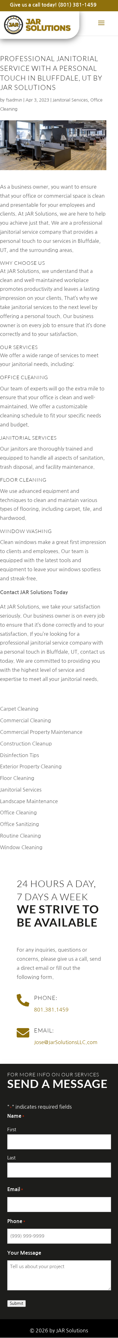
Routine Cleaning (20, 835)
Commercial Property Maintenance (41, 731)
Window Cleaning (21, 847)
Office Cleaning (18, 812)
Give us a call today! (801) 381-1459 (53, 5)
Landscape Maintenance (29, 801)
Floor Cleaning (17, 778)
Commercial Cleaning (25, 720)
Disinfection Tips (19, 755)
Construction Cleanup (26, 743)
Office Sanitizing (19, 824)
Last (11, 1157)
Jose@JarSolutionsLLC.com (66, 1042)
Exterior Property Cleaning (31, 766)
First (11, 1129)
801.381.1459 (51, 1009)
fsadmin (14, 100)
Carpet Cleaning (19, 708)
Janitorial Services (70, 100)
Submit (16, 1303)
